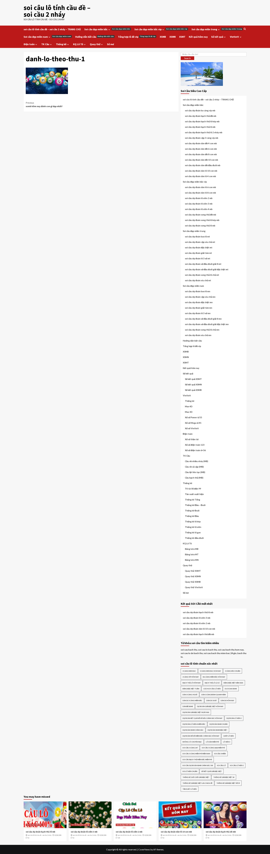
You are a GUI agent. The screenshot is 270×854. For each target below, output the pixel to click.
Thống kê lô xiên (193, 527)
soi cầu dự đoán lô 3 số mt (197, 258)
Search (187, 58)
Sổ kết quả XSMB (193, 390)
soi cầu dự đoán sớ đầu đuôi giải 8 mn (203, 318)
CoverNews (144, 849)
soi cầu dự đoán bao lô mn (197, 291)
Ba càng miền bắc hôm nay (214, 677)
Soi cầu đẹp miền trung (217, 29)
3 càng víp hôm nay (191, 677)
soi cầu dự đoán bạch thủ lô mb (200, 127)
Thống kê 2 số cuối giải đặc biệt (196, 777)
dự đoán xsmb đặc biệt (217, 730)
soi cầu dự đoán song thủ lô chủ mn (202, 329)
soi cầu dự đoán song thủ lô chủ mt (202, 275)
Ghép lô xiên (228, 736)
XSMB (163, 36)
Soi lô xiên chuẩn (190, 771)
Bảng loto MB (191, 549)
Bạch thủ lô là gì (212, 683)
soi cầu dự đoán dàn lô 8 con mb (200, 192)
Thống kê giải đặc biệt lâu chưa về (197, 783)
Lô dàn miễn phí (212, 742)
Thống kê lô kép (193, 521)
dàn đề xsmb (188, 706)
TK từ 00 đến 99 (193, 488)
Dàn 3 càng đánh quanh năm (213, 694)
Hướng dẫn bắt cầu (94, 36)
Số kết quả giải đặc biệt (211, 771)
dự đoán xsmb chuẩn (218, 724)
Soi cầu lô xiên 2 (237, 765)
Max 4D (188, 406)
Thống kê (61, 44)
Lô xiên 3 (226, 742)
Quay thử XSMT (193, 571)
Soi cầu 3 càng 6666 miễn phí (213, 748)
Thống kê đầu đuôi (194, 538)
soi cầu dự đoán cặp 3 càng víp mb (201, 138)
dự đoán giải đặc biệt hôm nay (210, 706)
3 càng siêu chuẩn (232, 671)
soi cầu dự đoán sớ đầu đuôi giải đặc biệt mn (207, 324)
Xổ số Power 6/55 (193, 417)
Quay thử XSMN (193, 576)
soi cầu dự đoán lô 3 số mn (198, 313)
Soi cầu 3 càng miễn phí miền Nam (196, 754)
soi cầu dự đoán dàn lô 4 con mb (200, 176)
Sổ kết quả (217, 36)
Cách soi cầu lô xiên (212, 689)
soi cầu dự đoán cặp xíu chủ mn (200, 297)
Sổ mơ (110, 44)
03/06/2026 (58, 835)
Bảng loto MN (192, 560)
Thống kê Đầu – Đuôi (195, 505)
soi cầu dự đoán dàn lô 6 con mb (200, 187)
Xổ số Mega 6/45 (193, 423)
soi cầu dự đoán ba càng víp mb (200, 110)
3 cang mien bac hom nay (210, 671)
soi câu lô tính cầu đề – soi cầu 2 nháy (57, 11)
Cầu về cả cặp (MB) (194, 466)
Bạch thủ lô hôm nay (192, 683)
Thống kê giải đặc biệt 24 (223, 777)
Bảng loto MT (192, 554)
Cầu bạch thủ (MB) (194, 477)
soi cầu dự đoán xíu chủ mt (198, 280)
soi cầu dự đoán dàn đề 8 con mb (201, 154)
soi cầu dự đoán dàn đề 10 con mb (201, 160)
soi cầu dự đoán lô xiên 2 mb (198, 198)
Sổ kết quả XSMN (193, 384)
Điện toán (29, 44)
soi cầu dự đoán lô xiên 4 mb (198, 209)
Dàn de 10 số (211, 700)
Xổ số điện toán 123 (194, 445)
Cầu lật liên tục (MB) (195, 472)
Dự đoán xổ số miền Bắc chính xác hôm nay (201, 736)
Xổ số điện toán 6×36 (195, 450)
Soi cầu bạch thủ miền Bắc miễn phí (197, 759)
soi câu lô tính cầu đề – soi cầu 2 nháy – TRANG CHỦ (52, 29)
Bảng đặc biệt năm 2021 (233, 683)
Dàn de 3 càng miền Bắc (192, 700)
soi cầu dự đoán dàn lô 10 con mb (201, 170)
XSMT (182, 36)
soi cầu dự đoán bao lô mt (197, 236)
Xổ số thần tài (192, 439)
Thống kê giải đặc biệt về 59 (228, 783)
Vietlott (234, 36)
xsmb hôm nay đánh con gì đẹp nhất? (44, 104)
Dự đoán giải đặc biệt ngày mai (196, 712)
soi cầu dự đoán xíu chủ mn (198, 335)
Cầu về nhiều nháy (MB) (196, 461)
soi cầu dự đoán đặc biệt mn (199, 302)
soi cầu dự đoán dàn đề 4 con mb (201, 143)
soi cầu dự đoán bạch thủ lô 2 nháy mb (203, 132)
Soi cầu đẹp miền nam (47, 36)
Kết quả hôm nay (198, 36)
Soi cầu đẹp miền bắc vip (160, 29)
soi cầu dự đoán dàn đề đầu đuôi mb (202, 165)
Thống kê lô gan (193, 532)
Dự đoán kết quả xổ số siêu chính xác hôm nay (202, 718)
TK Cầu (45, 44)
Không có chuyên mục (192, 742)
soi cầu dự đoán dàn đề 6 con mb (201, 149)
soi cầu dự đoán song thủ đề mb (200, 214)
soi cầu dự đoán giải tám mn (198, 307)
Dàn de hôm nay (227, 700)
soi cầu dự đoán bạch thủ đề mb (200, 116)
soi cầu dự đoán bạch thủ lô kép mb (202, 121)
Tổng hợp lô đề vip (137, 36)
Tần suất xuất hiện (194, 494)
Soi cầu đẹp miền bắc (107, 29)
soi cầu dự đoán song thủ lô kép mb (202, 220)
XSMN (172, 36)
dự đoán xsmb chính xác (193, 730)
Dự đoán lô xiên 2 (233, 718)
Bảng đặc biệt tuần (191, 689)
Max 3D (188, 412)
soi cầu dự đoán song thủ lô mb (200, 225)
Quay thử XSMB (193, 582)
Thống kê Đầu (192, 516)
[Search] (245, 29)
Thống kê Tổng (192, 499)
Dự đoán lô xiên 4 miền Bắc (194, 724)
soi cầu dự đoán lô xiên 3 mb (198, 203)
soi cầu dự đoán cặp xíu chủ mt (200, 242)
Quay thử (95, 44)
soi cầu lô (221, 765)
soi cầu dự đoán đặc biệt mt (198, 247)
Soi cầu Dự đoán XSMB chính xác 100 (198, 765)
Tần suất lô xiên (190, 789)
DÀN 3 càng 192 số (190, 694)
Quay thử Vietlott (194, 587)
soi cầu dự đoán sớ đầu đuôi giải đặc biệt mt (206, 269)
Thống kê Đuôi (192, 510)
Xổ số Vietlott (192, 428)
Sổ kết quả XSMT (193, 379)
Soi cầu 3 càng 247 (190, 748)
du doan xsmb (231, 689)
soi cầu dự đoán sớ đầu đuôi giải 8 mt (203, 264)
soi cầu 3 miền (220, 754)
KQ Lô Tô (78, 44)
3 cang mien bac (189, 671)
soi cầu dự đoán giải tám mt (198, 253)
